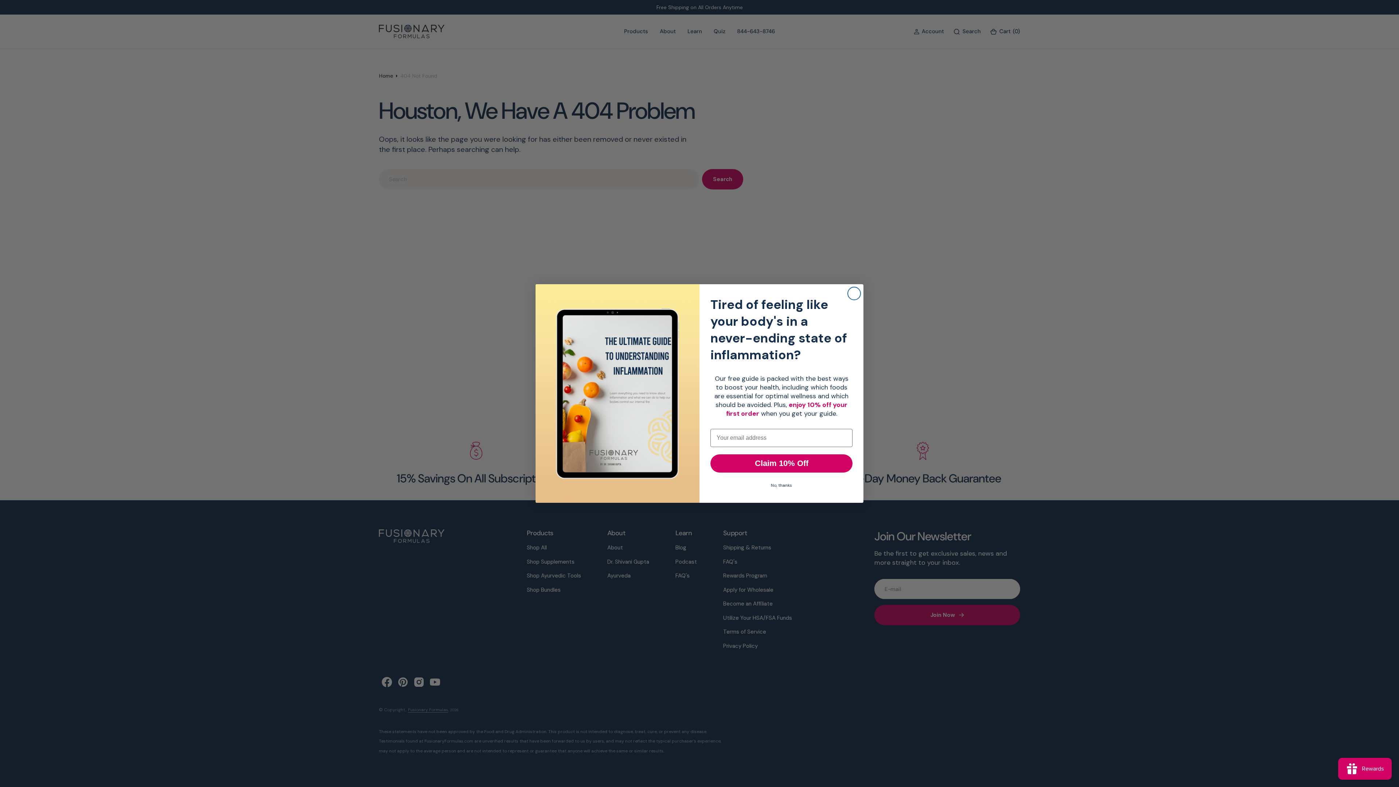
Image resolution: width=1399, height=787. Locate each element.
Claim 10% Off (781, 463)
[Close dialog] (854, 293)
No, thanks (781, 485)
